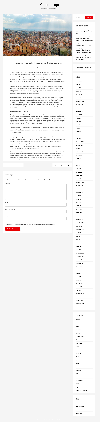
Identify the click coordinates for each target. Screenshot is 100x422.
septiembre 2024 (80, 152)
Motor (77, 360)
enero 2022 (78, 249)
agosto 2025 (79, 114)
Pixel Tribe (59, 419)
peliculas (78, 363)
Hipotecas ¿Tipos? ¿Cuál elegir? (62, 165)
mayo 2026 (78, 87)
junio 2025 (78, 121)
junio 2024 (78, 162)
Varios (77, 383)
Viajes (77, 387)
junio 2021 (78, 273)
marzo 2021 (79, 283)
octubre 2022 (79, 226)
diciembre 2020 (80, 293)
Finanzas (78, 339)
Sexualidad (78, 370)
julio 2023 (78, 195)
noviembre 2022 (80, 222)
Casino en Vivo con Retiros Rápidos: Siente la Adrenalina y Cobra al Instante (83, 57)
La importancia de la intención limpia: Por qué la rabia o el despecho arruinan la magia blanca (84, 38)
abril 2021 (78, 280)
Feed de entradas (80, 406)
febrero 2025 (79, 135)
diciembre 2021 (80, 253)
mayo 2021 (78, 276)
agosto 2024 (79, 155)
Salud (77, 366)
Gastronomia (79, 343)
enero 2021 (78, 290)
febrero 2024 (79, 175)
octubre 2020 (79, 300)
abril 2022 (78, 239)
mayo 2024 (78, 165)
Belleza (77, 326)
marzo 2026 (79, 94)
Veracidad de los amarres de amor (13, 165)
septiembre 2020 (80, 303)
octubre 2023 (79, 189)
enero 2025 (78, 138)
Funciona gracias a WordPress (43, 419)
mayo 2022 (78, 236)
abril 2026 (78, 91)
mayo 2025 (78, 125)
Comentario (8, 183)
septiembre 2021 (80, 263)
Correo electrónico (10, 209)
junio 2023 (78, 199)
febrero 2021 (79, 286)
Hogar (77, 346)
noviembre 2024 (80, 145)
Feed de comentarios (81, 409)
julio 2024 (78, 158)
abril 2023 (78, 205)
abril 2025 (78, 128)
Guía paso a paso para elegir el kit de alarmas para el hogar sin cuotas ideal (84, 31)
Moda (77, 356)
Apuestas (78, 319)
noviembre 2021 (80, 256)
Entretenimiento (80, 336)
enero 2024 (78, 179)
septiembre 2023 (80, 192)
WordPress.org (79, 413)
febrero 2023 (79, 212)
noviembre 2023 (80, 185)
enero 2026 (78, 98)
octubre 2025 (79, 108)
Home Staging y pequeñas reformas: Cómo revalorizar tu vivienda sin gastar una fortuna (83, 50)
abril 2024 (78, 168)
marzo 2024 (79, 172)
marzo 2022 (79, 243)
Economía (78, 329)
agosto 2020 (79, 307)
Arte (77, 323)
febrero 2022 (79, 246)
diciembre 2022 (80, 219)
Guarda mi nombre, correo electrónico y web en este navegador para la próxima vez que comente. (31, 224)
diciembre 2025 (80, 101)
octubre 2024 (79, 148)
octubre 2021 (79, 259)
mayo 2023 (78, 202)
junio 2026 (78, 84)
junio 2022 (78, 232)
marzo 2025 (79, 131)
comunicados (46, 67)
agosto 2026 (79, 81)
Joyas (77, 350)
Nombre (7, 202)
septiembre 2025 (80, 111)
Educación (78, 333)
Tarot (77, 373)
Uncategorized (79, 380)
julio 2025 (78, 118)
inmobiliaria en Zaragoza (27, 114)
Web (6, 216)
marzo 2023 (79, 209)
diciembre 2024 (80, 141)
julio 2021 (78, 270)
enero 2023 (78, 216)
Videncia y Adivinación (81, 390)
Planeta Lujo (49, 4)
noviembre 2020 (80, 297)
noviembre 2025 (80, 104)
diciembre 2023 (80, 182)
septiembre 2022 (80, 229)
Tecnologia (78, 377)
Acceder (78, 403)
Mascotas (78, 353)
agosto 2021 (79, 266)
